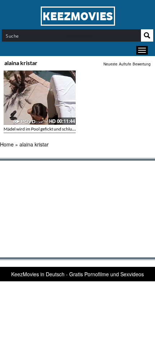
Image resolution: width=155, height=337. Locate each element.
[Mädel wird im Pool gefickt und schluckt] (40, 98)
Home (7, 144)
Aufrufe (125, 64)
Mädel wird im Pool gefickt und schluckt (41, 129)
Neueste (110, 64)
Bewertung (142, 64)
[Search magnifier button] (147, 35)
